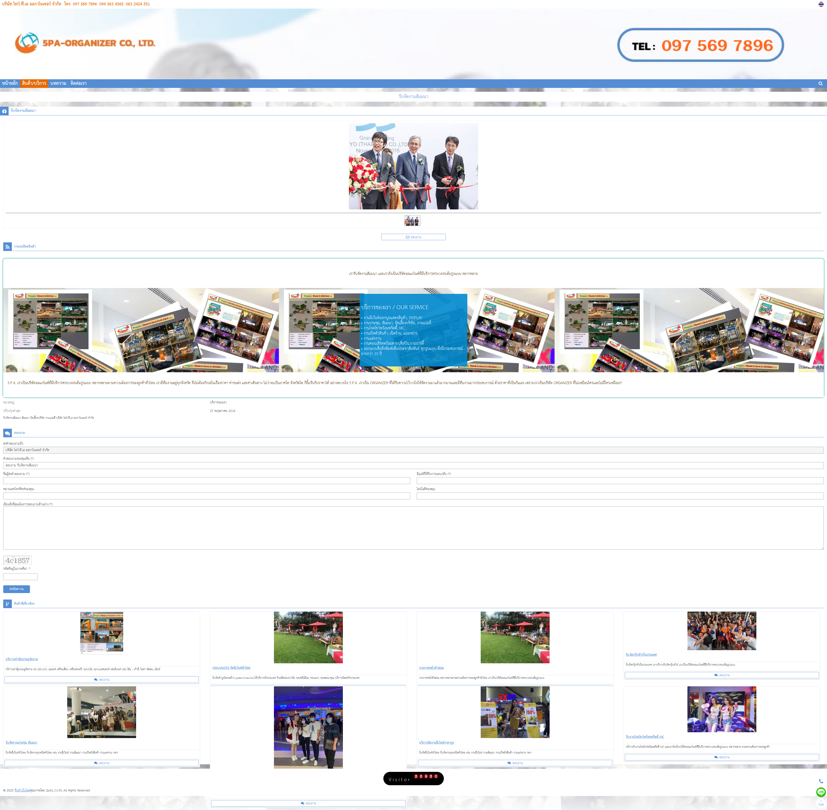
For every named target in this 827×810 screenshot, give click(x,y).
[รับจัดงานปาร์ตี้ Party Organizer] (308, 733)
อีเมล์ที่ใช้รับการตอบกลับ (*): (434, 474)
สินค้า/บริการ (34, 83)
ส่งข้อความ (16, 589)
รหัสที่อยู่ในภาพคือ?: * (16, 569)
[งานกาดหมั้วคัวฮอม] (515, 638)
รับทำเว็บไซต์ (22, 790)
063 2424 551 (137, 4)
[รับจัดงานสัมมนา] (822, 4)
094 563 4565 (110, 4)
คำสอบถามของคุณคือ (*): (18, 459)
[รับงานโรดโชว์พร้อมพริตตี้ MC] (722, 710)
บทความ (58, 83)
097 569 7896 (85, 4)
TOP (821, 805)
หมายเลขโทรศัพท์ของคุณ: (19, 489)
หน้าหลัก (10, 83)
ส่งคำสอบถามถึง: (13, 444)
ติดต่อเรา (79, 83)
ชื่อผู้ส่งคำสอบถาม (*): (16, 474)
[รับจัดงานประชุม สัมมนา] (101, 713)
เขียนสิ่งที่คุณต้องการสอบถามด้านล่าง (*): (28, 504)
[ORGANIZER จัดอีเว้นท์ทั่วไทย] (308, 638)
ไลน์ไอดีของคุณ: (426, 489)
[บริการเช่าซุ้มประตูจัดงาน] (101, 634)
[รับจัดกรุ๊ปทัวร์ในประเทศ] (722, 632)
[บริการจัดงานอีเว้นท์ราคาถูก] (515, 713)
